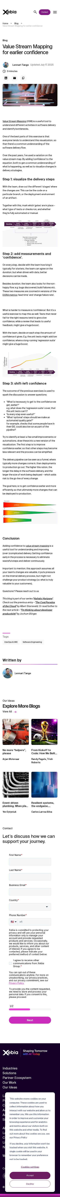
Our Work (9, 1082)
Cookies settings (30, 1166)
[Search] (35, 12)
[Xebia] (9, 12)
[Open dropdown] (55, 12)
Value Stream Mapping (14, 121)
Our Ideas (10, 1087)
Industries (10, 1068)
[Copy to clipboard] (23, 78)
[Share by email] (14, 78)
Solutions (9, 1073)
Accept (30, 1175)
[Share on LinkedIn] (6, 78)
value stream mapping (37, 545)
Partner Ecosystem (17, 1078)
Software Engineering (32, 642)
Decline (30, 1183)
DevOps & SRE (11, 642)
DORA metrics (10, 295)
